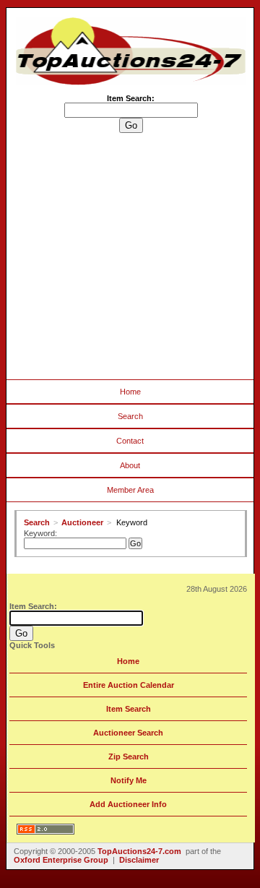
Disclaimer (139, 859)
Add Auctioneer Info (128, 804)
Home (130, 391)
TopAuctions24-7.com (139, 851)
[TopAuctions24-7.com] (131, 82)
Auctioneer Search (128, 732)
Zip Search (128, 756)
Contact (130, 440)
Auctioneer (82, 522)
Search (130, 416)
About (130, 465)
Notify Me (128, 780)
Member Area (130, 490)
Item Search (128, 708)
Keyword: (40, 533)
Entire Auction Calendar (128, 685)
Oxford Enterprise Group (61, 859)
